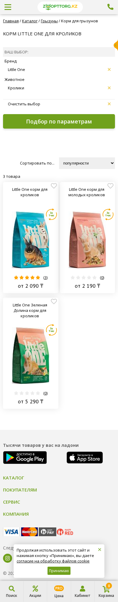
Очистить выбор (24, 104)
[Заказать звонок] (110, 6)
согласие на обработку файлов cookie (53, 561)
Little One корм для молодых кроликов (86, 192)
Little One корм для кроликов (30, 192)
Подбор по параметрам (59, 121)
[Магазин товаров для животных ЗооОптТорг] (60, 7)
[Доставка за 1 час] (51, 214)
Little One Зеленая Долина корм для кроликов (30, 310)
